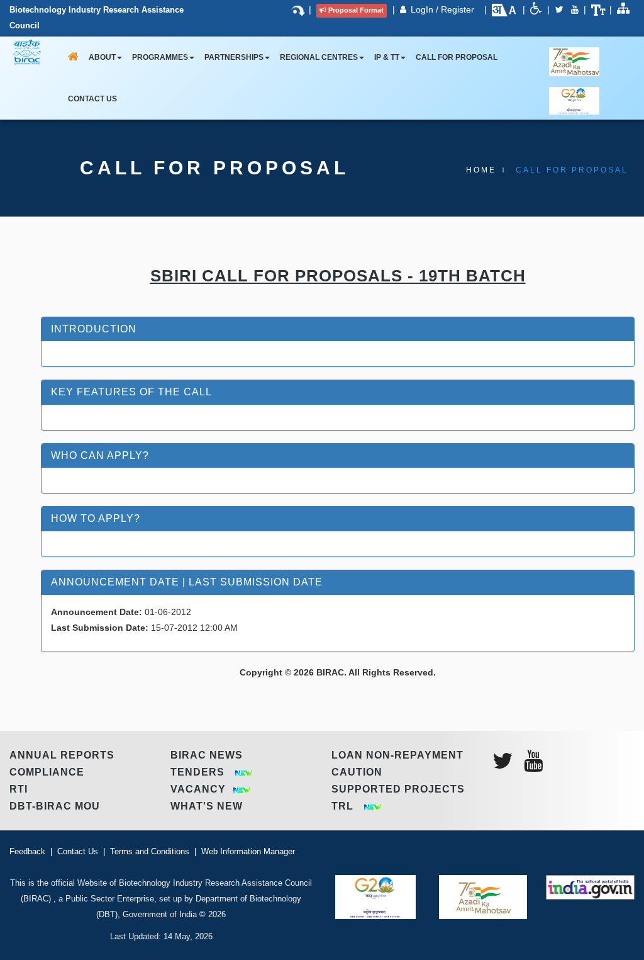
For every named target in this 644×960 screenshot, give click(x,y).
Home (481, 170)
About (102, 57)
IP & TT (386, 57)
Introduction (93, 329)
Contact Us (92, 98)
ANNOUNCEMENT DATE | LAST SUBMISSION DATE (187, 582)
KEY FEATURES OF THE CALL (131, 392)
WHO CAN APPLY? (100, 455)
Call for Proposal (456, 57)
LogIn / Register (444, 9)
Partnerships (234, 57)
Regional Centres (319, 57)
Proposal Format (356, 10)
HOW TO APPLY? (95, 518)
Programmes (160, 57)
